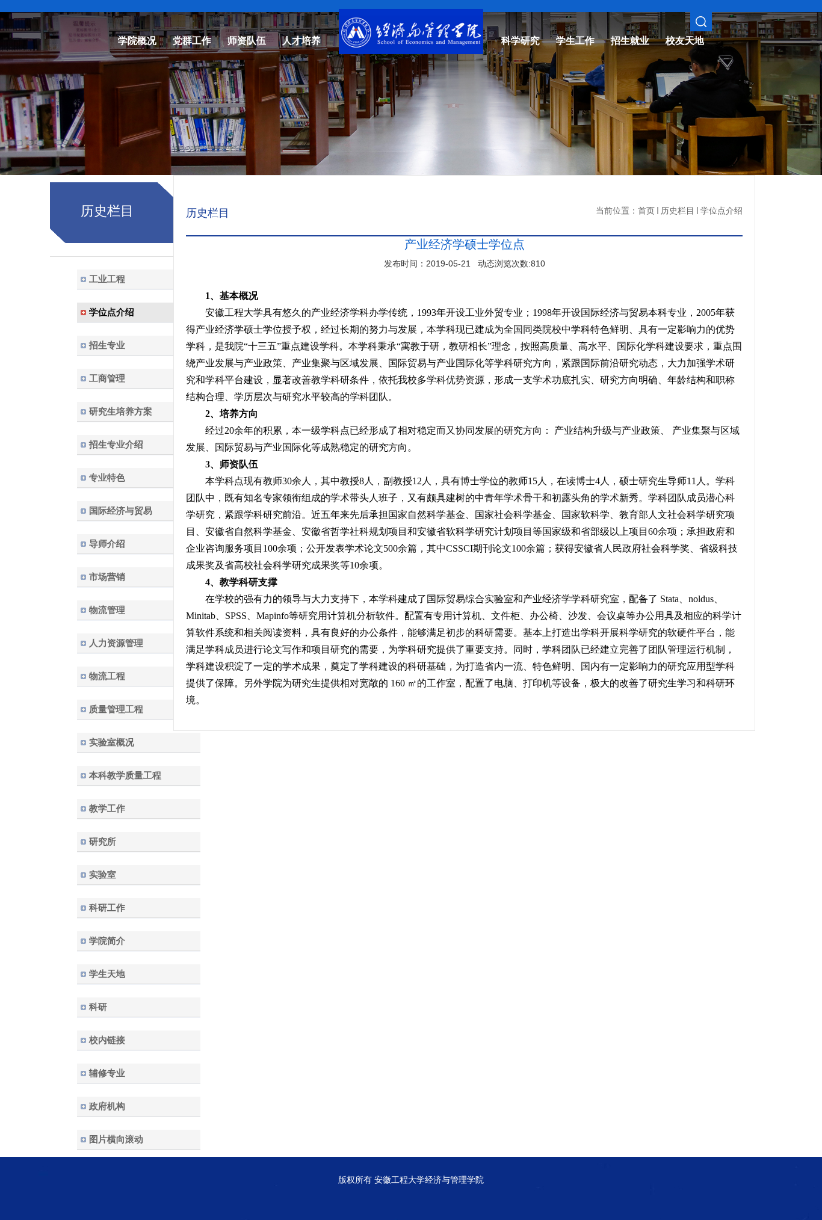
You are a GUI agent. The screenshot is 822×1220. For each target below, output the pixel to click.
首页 (646, 210)
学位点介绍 (721, 210)
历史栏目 (677, 210)
